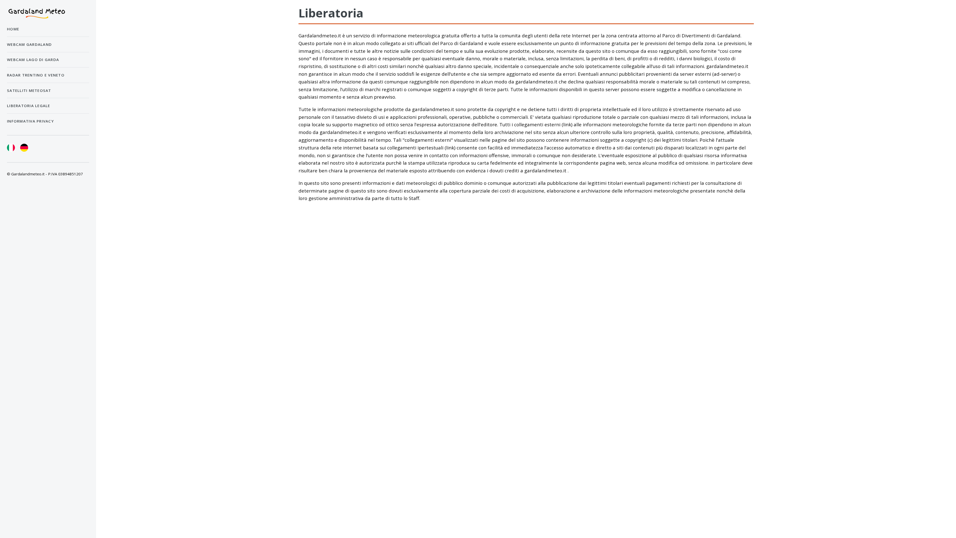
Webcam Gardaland (29, 44)
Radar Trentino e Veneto (35, 74)
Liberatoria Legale (28, 105)
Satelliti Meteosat (29, 90)
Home (13, 28)
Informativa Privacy (30, 121)
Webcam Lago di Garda (33, 59)
